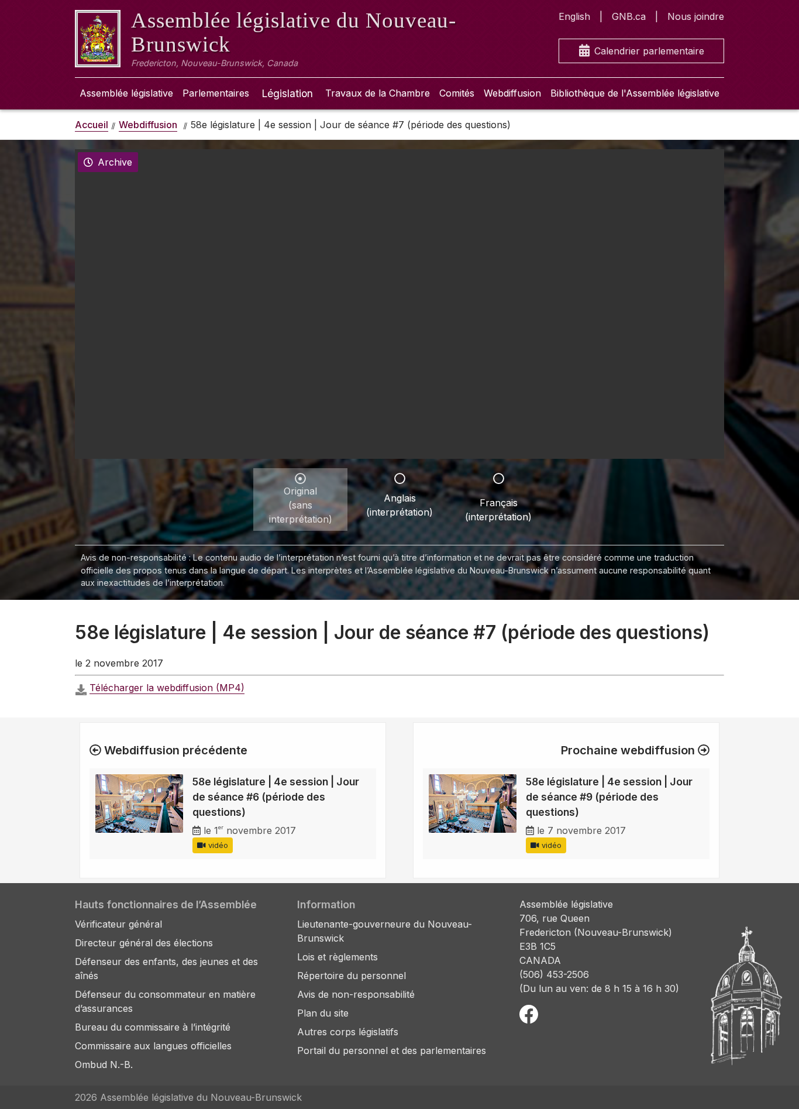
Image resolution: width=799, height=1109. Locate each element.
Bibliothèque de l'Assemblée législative (634, 93)
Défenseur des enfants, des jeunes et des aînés (166, 968)
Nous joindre (695, 16)
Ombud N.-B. (104, 1064)
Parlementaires (215, 93)
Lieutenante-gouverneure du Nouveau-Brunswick (384, 931)
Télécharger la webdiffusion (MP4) (166, 687)
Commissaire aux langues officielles (153, 1046)
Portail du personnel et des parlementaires (391, 1050)
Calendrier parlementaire (649, 51)
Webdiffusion (512, 93)
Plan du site (323, 1013)
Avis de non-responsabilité (356, 994)
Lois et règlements (337, 957)
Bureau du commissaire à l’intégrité (152, 1027)
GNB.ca (629, 16)
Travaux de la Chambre (377, 93)
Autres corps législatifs (347, 1032)
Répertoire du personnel (351, 975)
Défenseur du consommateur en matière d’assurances (165, 1001)
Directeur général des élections (144, 943)
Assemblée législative (126, 93)
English (574, 16)
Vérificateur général (118, 924)
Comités (456, 93)
